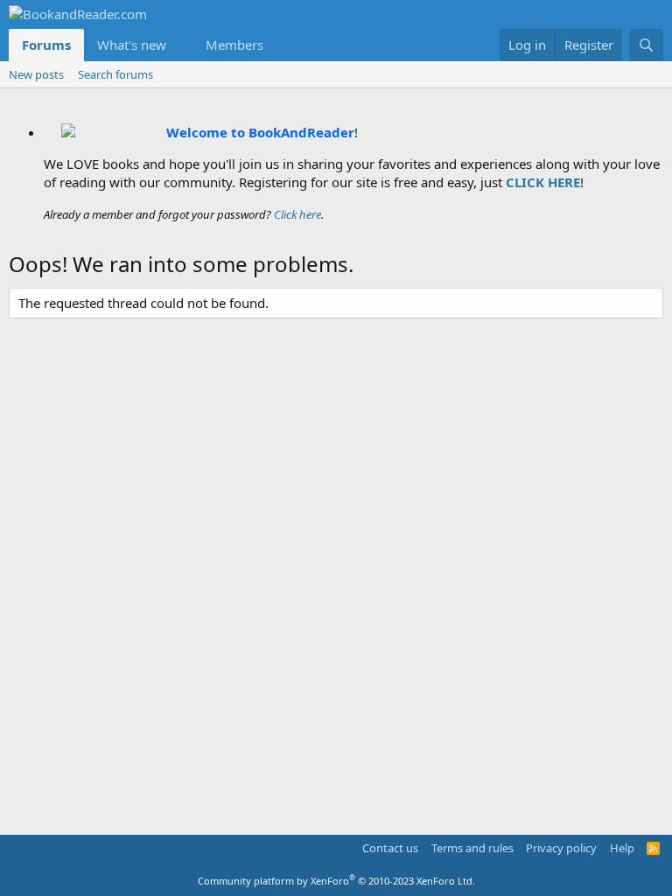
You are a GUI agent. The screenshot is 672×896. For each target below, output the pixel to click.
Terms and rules (472, 848)
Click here (297, 214)
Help (622, 848)
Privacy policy (561, 848)
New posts (36, 74)
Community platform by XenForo (336, 880)
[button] (180, 45)
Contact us (390, 848)
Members (234, 44)
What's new (131, 44)
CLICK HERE (543, 182)
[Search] (646, 45)
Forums (46, 44)
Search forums (115, 74)
